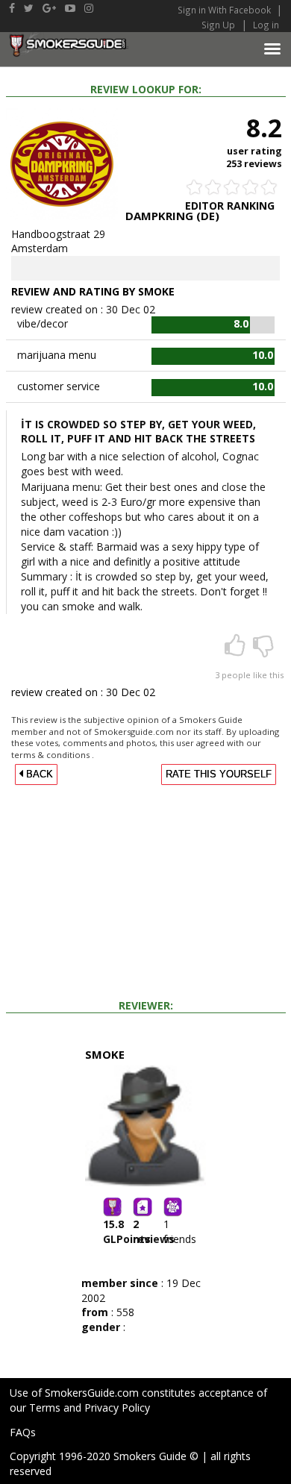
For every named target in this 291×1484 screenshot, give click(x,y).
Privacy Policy (117, 1407)
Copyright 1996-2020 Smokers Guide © (104, 1456)
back (38, 774)
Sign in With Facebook (225, 10)
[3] (236, 650)
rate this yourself (219, 774)
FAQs (23, 1432)
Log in (266, 25)
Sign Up (218, 25)
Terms (44, 1407)
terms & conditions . (52, 754)
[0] (263, 650)
